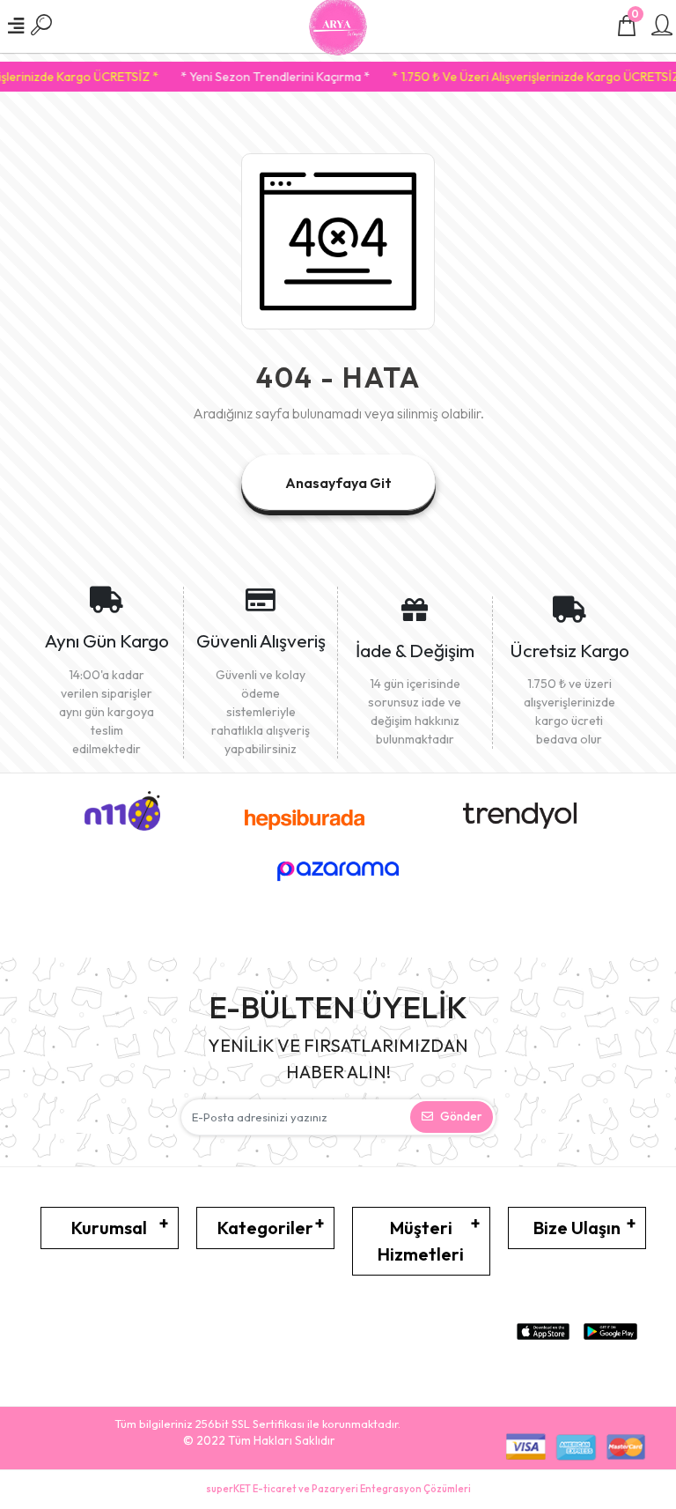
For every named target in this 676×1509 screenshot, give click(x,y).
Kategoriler (265, 1228)
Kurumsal (109, 1228)
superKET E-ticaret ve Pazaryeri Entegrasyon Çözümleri (338, 1489)
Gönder (460, 1116)
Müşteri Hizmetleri (421, 1241)
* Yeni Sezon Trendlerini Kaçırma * (264, 77)
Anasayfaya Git (338, 483)
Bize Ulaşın (577, 1228)
